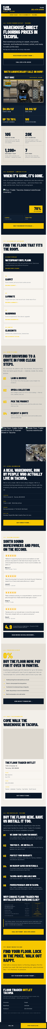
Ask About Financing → (23, 701)
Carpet (26, 1002)
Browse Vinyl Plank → (12, 268)
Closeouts (6, 1002)
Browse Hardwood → (12, 319)
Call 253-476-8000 (23, 62)
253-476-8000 (28, 1008)
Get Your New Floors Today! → (23, 976)
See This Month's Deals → (23, 226)
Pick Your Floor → (33, 1025)
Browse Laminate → (12, 302)
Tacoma (37, 8)
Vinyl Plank (6, 1005)
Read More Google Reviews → (23, 635)
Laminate (26, 1005)
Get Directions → (23, 522)
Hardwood (6, 1008)
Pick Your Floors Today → (23, 55)
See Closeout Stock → (12, 336)
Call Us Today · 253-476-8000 (23, 932)
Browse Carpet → (11, 285)
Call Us (10, 1025)
